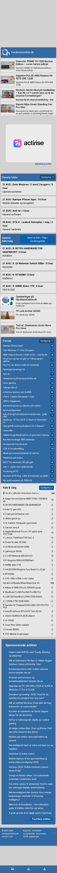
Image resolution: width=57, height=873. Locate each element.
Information (41, 833)
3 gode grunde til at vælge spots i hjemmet (30, 813)
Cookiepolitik (29, 833)
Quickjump (46, 177)
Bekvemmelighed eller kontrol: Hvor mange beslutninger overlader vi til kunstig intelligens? (30, 796)
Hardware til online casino (22, 753)
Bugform (27, 830)
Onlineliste (36, 830)
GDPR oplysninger (31, 836)
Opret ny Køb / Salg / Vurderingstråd (37, 239)
